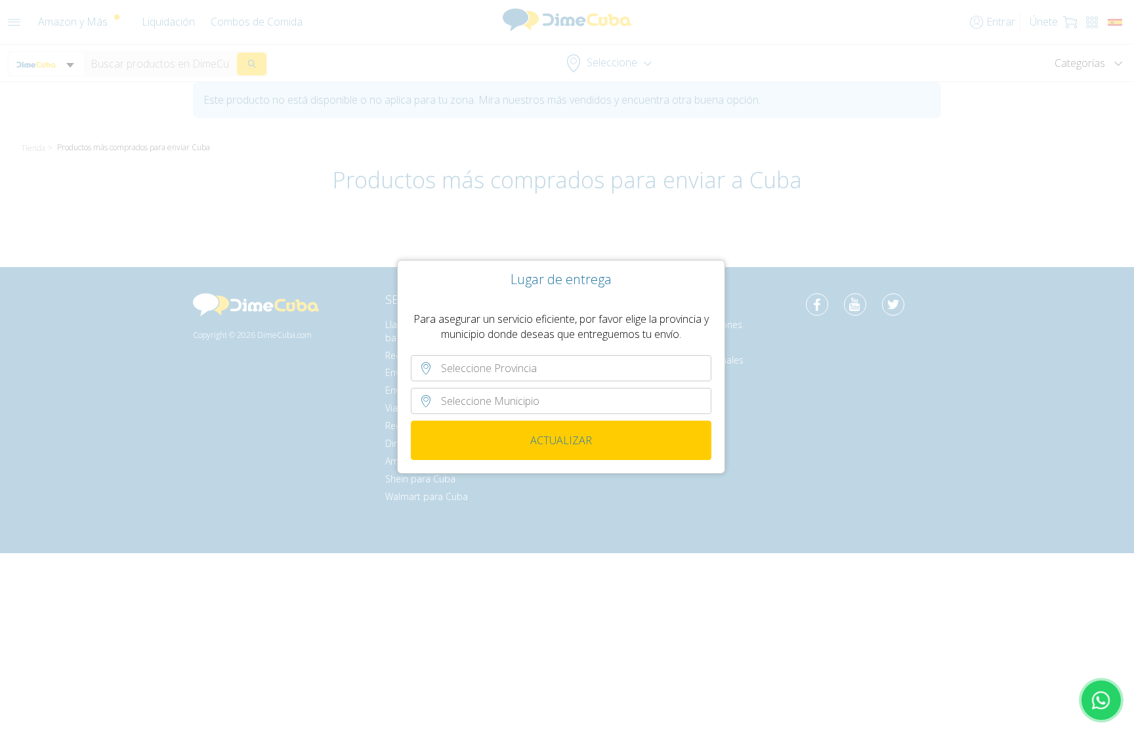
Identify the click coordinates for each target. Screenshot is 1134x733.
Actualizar (561, 440)
